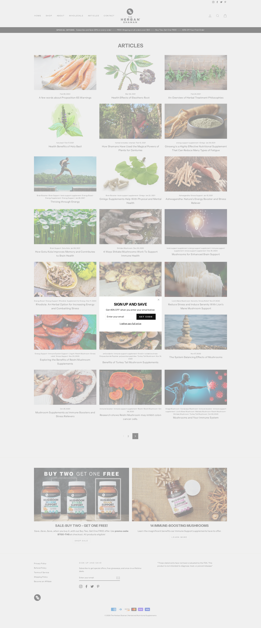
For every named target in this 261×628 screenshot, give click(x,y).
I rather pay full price (130, 323)
